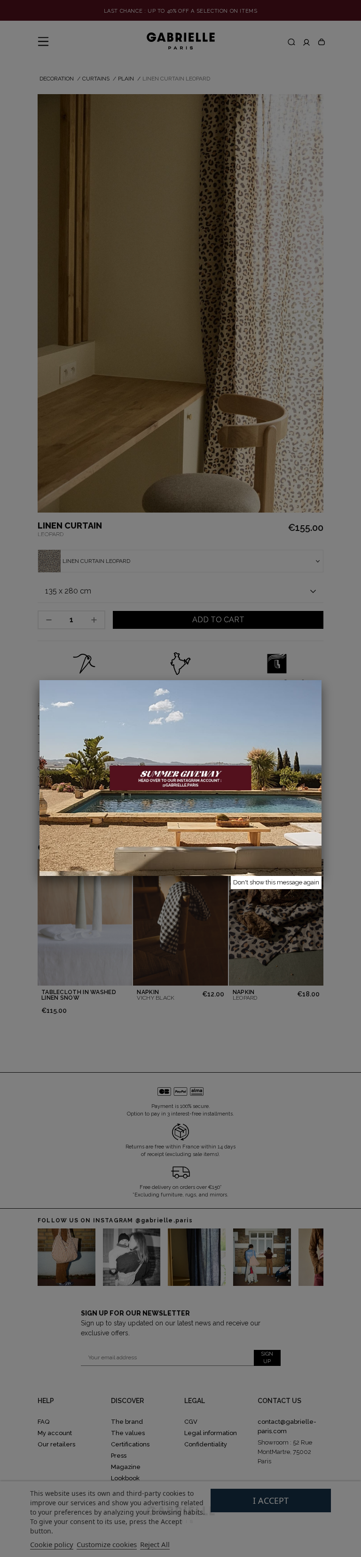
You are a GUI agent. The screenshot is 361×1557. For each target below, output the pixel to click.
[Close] (321, 680)
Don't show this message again (276, 882)
